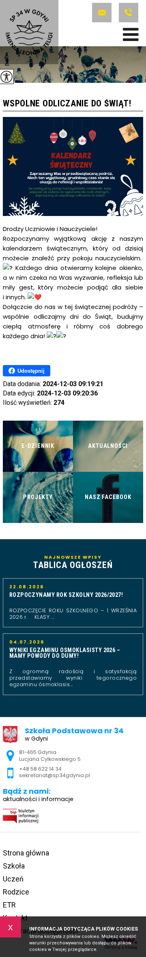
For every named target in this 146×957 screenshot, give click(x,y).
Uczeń (13, 879)
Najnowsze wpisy (73, 562)
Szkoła (14, 866)
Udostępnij (31, 371)
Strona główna (26, 853)
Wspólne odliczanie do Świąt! (67, 103)
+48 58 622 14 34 (127, 12)
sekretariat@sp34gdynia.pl (103, 12)
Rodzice (16, 892)
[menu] (131, 34)
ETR (9, 905)
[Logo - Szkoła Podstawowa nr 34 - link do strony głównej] (29, 32)
